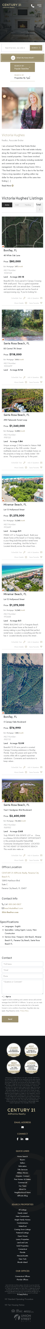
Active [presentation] (7, 205)
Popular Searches (21, 68)
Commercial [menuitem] (22, 1182)
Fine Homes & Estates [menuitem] (22, 1179)
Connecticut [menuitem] (22, 1249)
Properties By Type (22, 78)
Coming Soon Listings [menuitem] (22, 1229)
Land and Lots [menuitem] (22, 1242)
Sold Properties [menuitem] (22, 1246)
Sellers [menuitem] (22, 1163)
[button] (36, 48)
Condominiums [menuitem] (22, 1223)
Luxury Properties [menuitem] (22, 1239)
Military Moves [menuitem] (22, 1172)
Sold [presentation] (17, 205)
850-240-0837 (15, 904)
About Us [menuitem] (22, 1189)
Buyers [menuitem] (22, 1159)
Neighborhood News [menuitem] (22, 1192)
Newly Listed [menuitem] (22, 1213)
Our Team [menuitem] (22, 1186)
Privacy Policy (24, 1011)
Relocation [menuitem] (23, 1166)
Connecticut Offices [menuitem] (22, 1276)
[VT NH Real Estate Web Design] (22, 1318)
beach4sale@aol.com (13, 908)
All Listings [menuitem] (23, 1209)
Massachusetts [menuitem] (22, 1255)
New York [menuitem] (22, 1259)
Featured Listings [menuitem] (22, 1232)
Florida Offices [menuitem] (22, 1279)
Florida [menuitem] (22, 1252)
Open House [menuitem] (22, 1236)
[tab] (7, 204)
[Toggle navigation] (39, 5)
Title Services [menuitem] (22, 1169)
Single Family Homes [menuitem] (22, 1219)
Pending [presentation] (28, 205)
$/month (19, 266)
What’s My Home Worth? (25, 58)
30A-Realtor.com (10, 912)
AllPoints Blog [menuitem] (22, 1195)
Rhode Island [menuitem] (22, 1262)
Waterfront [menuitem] (23, 1226)
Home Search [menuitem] (22, 1156)
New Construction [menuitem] (22, 1216)
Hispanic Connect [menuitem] (22, 1176)
